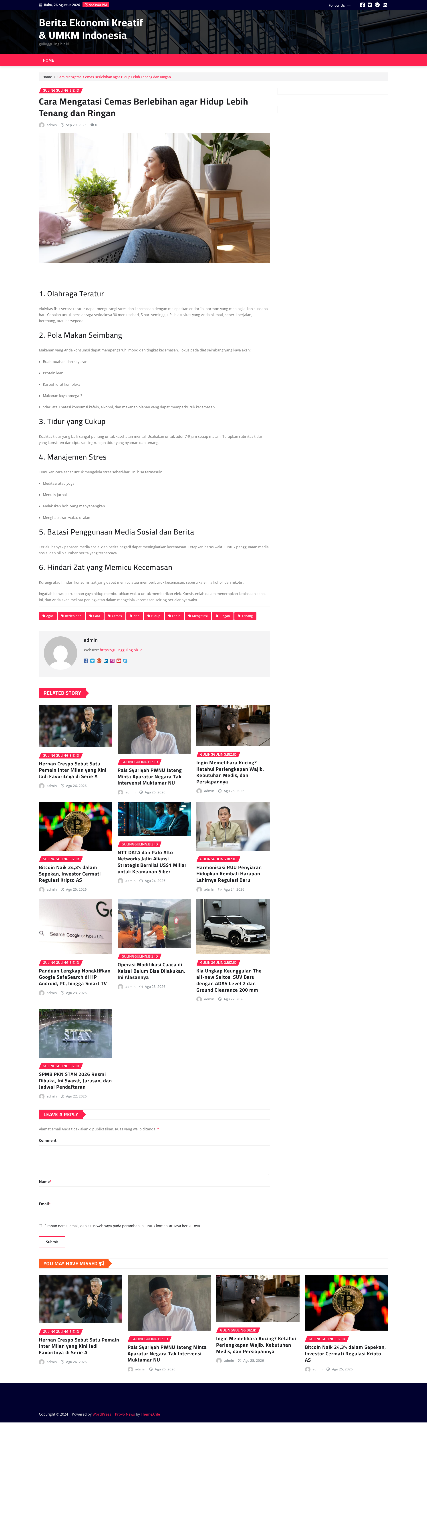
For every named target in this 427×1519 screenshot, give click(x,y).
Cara (96, 616)
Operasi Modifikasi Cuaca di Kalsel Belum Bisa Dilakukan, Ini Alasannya (151, 971)
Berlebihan (73, 616)
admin (52, 125)
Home (48, 60)
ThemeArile (150, 1414)
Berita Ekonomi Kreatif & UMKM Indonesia (91, 28)
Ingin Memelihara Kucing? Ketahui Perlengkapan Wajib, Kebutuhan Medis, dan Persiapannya (230, 772)
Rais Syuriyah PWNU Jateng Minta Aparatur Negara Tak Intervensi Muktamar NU (150, 776)
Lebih (176, 616)
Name (45, 1181)
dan (136, 616)
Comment (47, 1140)
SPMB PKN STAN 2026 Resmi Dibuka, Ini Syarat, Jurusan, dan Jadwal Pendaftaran (75, 1080)
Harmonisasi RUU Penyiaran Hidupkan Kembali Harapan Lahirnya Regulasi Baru (229, 874)
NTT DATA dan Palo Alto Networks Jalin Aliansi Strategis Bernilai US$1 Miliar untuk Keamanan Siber (152, 862)
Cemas (117, 616)
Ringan (225, 616)
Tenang (247, 616)
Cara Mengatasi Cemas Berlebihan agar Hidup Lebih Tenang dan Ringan (114, 77)
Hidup (155, 616)
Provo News (125, 1414)
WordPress (102, 1414)
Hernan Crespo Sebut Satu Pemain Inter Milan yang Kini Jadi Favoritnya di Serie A (72, 770)
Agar (49, 616)
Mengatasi (200, 616)
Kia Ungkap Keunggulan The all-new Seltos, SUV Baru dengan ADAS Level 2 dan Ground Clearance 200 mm (229, 980)
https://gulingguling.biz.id (121, 650)
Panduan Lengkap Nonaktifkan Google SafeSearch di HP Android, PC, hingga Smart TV (75, 977)
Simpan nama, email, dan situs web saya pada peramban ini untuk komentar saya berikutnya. (122, 1225)
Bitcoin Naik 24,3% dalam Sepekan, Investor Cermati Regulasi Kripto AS (70, 874)
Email (45, 1203)
